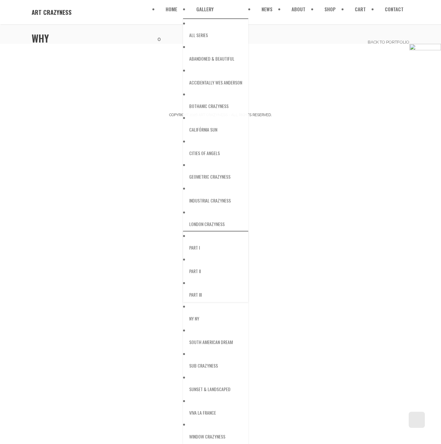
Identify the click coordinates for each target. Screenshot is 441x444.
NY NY (194, 318)
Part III (195, 294)
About (298, 9)
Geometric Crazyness (210, 176)
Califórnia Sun (203, 129)
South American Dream (211, 342)
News (267, 9)
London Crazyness (207, 224)
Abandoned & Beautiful (211, 58)
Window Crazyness (207, 436)
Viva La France (202, 412)
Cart (360, 9)
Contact (394, 9)
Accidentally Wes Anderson (215, 82)
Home (171, 9)
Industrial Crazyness (210, 200)
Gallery (205, 9)
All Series (198, 35)
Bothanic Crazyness (209, 106)
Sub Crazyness (203, 365)
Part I (194, 247)
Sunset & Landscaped (210, 389)
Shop (330, 9)
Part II (195, 271)
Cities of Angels (204, 153)
